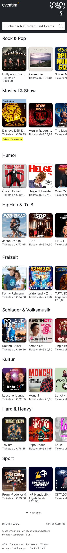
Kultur (8, 359)
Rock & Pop (14, 38)
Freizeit (10, 257)
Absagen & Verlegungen (14, 548)
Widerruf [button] (44, 544)
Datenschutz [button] (16, 544)
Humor (9, 155)
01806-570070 (55, 524)
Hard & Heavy (17, 409)
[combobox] (29, 26)
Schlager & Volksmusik (26, 310)
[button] (33, 512)
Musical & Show (19, 90)
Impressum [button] (31, 544)
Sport (8, 458)
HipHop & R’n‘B (17, 204)
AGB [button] (4, 544)
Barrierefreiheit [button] (37, 548)
